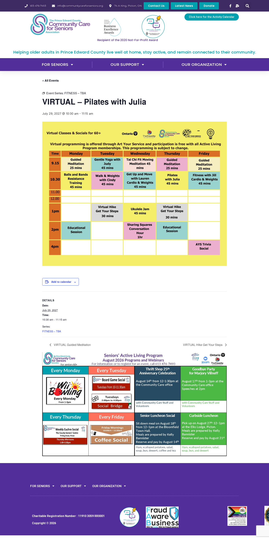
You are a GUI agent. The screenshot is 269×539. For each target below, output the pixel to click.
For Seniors (55, 64)
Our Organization (202, 64)
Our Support (125, 64)
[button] (247, 5)
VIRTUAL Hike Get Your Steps (203, 345)
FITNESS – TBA (51, 331)
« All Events (50, 80)
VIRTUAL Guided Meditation (72, 345)
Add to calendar (61, 282)
